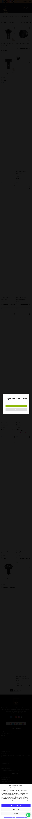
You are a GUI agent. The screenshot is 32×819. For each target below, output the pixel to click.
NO (16, 409)
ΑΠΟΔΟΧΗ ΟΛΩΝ (16, 805)
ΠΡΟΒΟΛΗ (16, 813)
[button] (28, 815)
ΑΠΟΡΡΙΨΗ (16, 809)
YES (16, 406)
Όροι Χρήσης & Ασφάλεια (9, 817)
